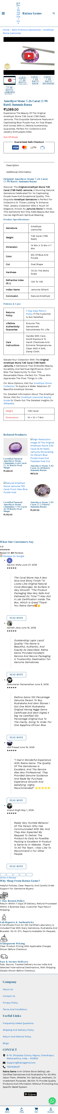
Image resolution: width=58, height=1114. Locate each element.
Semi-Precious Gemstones (26, 29)
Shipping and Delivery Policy (18, 1030)
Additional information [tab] (18, 172)
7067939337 (13, 1067)
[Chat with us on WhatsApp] (52, 1100)
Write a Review (8, 877)
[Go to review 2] (10, 874)
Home (6, 29)
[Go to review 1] (3, 874)
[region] (29, 56)
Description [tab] (12, 165)
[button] (54, 13)
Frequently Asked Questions (18, 1023)
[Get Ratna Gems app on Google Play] (30, 1094)
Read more (16, 618)
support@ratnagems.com (21, 1062)
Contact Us (9, 996)
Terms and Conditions (15, 1009)
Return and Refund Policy (17, 1036)
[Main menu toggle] (3, 13)
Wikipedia (9, 403)
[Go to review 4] (23, 874)
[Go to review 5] (29, 874)
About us (8, 989)
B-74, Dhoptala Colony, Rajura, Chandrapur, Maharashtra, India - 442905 (30, 1057)
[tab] (10, 80)
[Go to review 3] (16, 874)
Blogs (6, 1043)
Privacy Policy (10, 1002)
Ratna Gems (32, 13)
